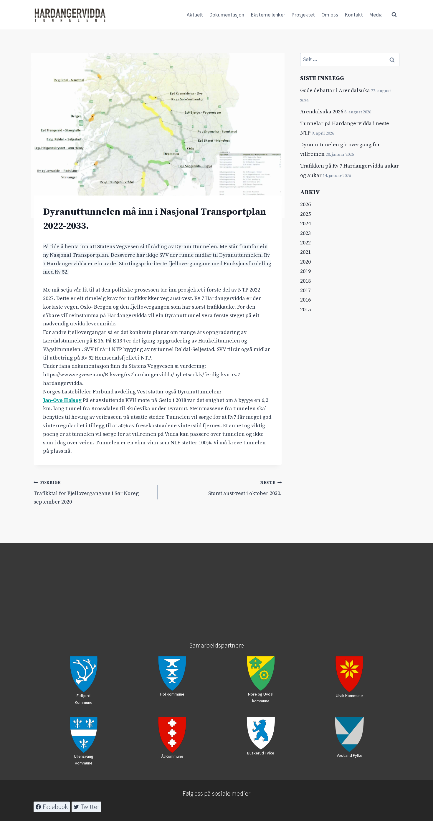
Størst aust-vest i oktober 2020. (245, 488)
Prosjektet (303, 14)
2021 (305, 252)
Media (376, 14)
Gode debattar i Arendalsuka (335, 90)
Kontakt (354, 14)
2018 (305, 281)
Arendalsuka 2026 (321, 111)
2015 (305, 309)
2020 (305, 262)
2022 (305, 242)
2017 (305, 290)
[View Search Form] (394, 14)
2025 (305, 214)
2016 (305, 300)
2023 (305, 233)
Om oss (329, 14)
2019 (305, 271)
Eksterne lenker (268, 14)
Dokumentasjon (226, 14)
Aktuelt (195, 14)
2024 (305, 223)
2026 (305, 204)
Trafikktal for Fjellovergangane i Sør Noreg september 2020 (86, 492)
